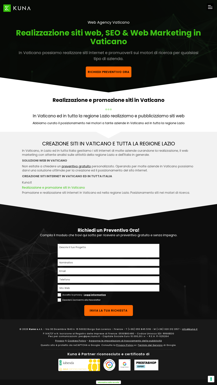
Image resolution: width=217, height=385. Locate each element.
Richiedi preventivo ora (108, 72)
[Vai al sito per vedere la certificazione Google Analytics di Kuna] (109, 365)
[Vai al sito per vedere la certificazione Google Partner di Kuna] (124, 365)
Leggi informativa (95, 294)
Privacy (59, 340)
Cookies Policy (77, 340)
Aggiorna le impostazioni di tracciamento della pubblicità (125, 340)
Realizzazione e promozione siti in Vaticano (53, 188)
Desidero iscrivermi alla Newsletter (81, 300)
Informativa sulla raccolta (108, 382)
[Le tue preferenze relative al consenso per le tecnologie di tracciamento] (211, 379)
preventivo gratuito (76, 166)
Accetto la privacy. (84, 294)
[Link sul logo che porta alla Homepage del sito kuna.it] (17, 8)
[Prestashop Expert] (146, 365)
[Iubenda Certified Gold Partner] (79, 365)
